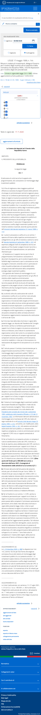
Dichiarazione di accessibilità (10, 707)
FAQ (2, 704)
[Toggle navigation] (35, 8)
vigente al (9, 41)
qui (32, 18)
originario (13, 53)
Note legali (4, 698)
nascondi (7, 86)
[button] (33, 41)
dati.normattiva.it (7, 710)
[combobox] (20, 24)
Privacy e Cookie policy (8, 695)
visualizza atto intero (33, 82)
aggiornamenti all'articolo (11, 141)
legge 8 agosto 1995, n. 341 (11, 426)
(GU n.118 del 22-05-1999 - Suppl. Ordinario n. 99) (18, 80)
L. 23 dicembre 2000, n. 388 (13, 549)
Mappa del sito (6, 701)
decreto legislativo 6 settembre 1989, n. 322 (19, 242)
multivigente (30, 53)
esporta (5, 630)
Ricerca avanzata (31, 30)
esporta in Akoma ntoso (10, 633)
